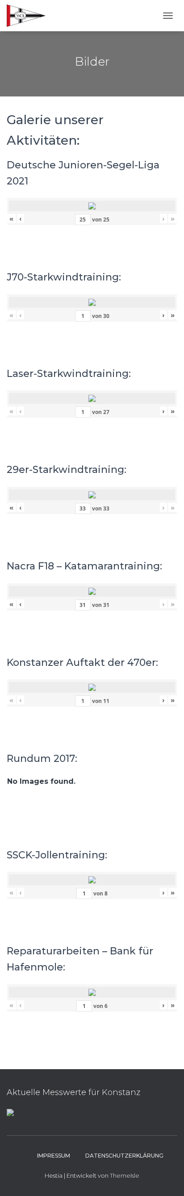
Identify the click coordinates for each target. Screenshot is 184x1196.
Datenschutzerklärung (124, 1155)
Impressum (53, 1155)
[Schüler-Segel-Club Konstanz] (29, 15)
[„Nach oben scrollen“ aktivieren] (166, 1178)
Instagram (21, 1155)
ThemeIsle (124, 1175)
